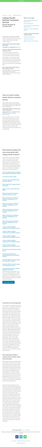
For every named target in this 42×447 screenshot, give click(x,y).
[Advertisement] (11, 84)
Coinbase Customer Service (29, 37)
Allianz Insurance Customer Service (31, 41)
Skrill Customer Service (28, 39)
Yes (23, 430)
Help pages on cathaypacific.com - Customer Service (11, 47)
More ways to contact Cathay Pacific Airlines (31, 29)
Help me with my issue (8, 282)
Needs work (27, 430)
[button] (41, 1)
